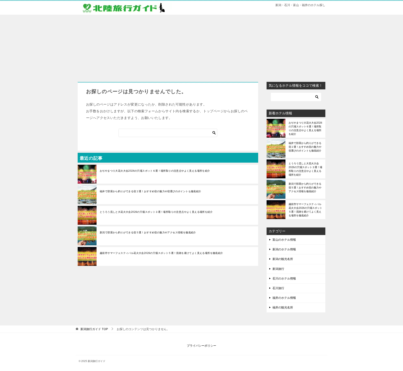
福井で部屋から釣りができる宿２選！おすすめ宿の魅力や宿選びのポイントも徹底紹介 (150, 191)
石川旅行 (278, 288)
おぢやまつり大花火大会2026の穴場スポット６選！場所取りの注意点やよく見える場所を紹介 (155, 170)
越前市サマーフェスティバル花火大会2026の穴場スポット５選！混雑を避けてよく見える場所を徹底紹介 (161, 253)
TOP (94, 329)
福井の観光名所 (282, 307)
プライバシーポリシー (201, 345)
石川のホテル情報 (284, 278)
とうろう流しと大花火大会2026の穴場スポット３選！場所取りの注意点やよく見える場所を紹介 (156, 211)
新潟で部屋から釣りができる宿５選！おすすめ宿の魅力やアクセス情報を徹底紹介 (148, 232)
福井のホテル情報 (284, 297)
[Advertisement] (201, 46)
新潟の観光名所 (282, 259)
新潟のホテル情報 (284, 249)
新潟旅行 (278, 268)
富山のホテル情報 (284, 239)
